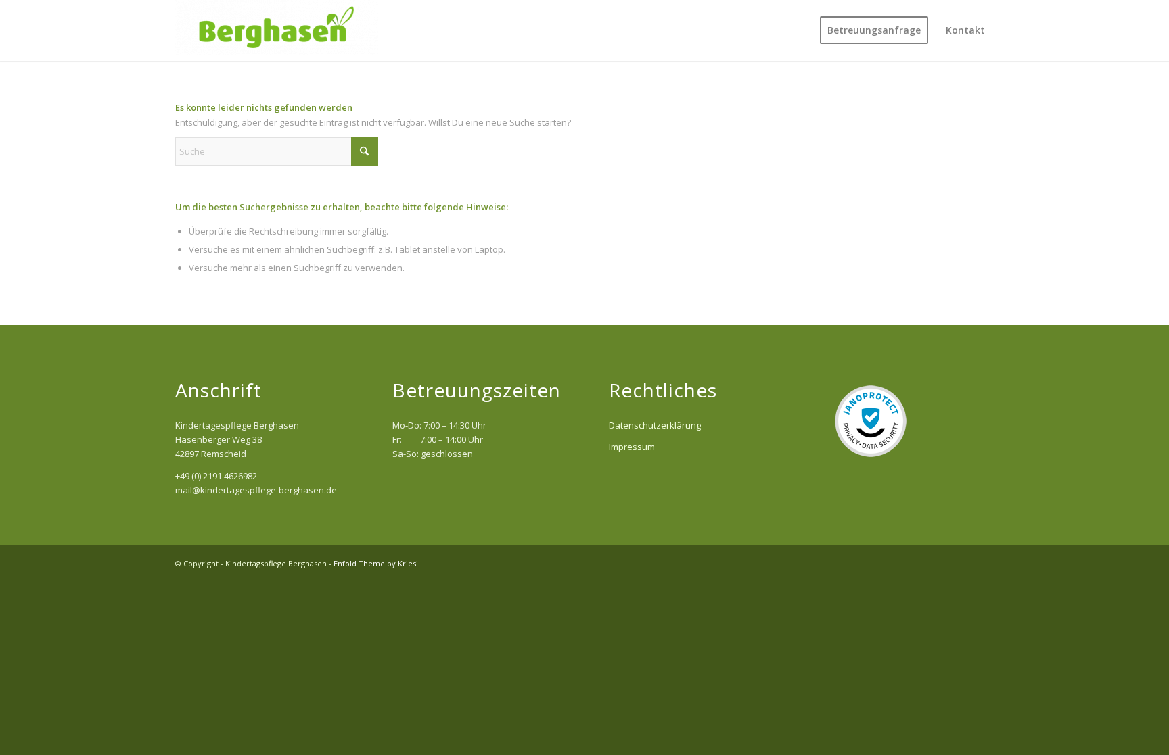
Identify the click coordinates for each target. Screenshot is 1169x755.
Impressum (632, 447)
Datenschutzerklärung (655, 425)
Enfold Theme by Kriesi (376, 563)
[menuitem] (874, 30)
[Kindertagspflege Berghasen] (276, 30)
